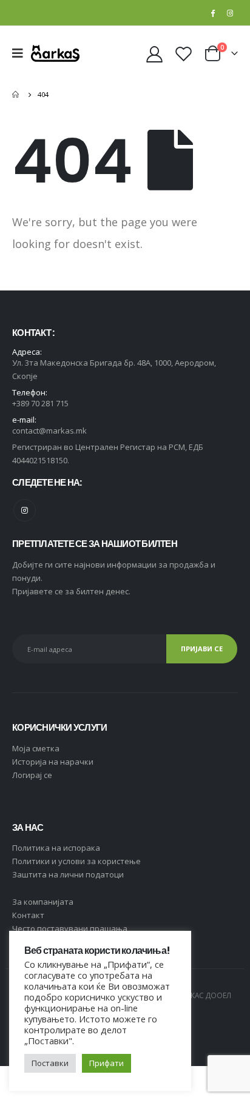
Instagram (24, 510)
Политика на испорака (56, 847)
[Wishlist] (183, 53)
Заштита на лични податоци (68, 874)
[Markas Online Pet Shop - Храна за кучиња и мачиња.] (55, 53)
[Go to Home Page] (16, 94)
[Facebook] (212, 13)
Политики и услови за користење (76, 861)
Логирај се (32, 775)
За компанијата (42, 901)
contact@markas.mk (49, 430)
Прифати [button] (106, 1063)
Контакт (28, 915)
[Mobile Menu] (21, 53)
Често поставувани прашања (69, 928)
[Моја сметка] (155, 53)
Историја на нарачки (52, 761)
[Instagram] (230, 13)
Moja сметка (35, 748)
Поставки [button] (50, 1063)
